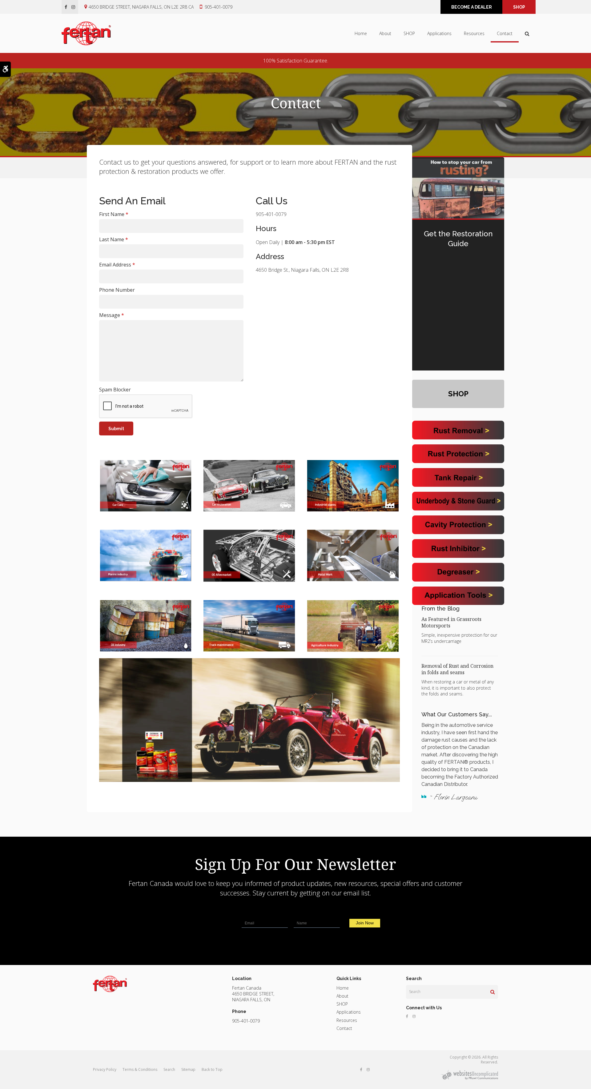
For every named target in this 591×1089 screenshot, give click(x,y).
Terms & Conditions (140, 1069)
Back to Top (212, 1069)
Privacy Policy (104, 1069)
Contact (505, 33)
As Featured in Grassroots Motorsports (451, 622)
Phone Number (117, 289)
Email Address (117, 264)
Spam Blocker (115, 389)
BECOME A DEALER (471, 7)
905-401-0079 (218, 7)
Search (169, 1069)
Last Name (113, 239)
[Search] (492, 991)
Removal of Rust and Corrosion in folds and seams (457, 669)
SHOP (519, 7)
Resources (474, 33)
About (385, 33)
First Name (113, 214)
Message (111, 315)
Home (361, 33)
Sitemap (188, 1069)
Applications (439, 33)
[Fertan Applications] (249, 555)
